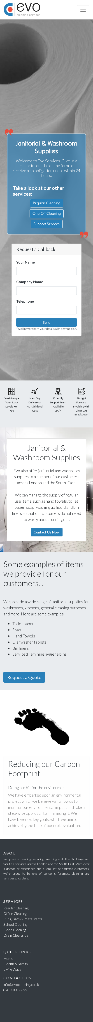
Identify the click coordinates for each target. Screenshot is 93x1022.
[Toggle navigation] (83, 9)
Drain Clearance (15, 935)
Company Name (29, 281)
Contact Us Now (47, 532)
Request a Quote (24, 677)
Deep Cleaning (14, 930)
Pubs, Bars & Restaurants (22, 919)
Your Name (25, 262)
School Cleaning (15, 924)
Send (46, 322)
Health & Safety (15, 964)
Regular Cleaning (46, 203)
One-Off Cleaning (47, 213)
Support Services (47, 224)
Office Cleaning (15, 913)
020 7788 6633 (15, 990)
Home (8, 958)
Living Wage (12, 969)
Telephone (25, 301)
